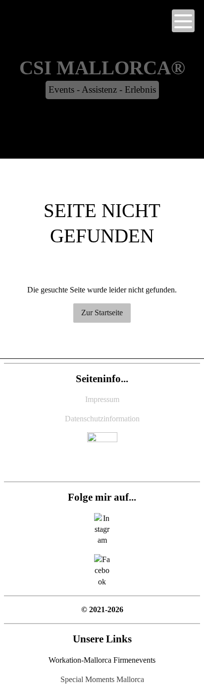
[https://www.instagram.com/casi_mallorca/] (102, 529)
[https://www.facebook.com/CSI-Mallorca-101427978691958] (102, 570)
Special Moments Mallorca (102, 679)
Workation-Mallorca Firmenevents (102, 660)
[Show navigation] (183, 21)
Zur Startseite (102, 312)
